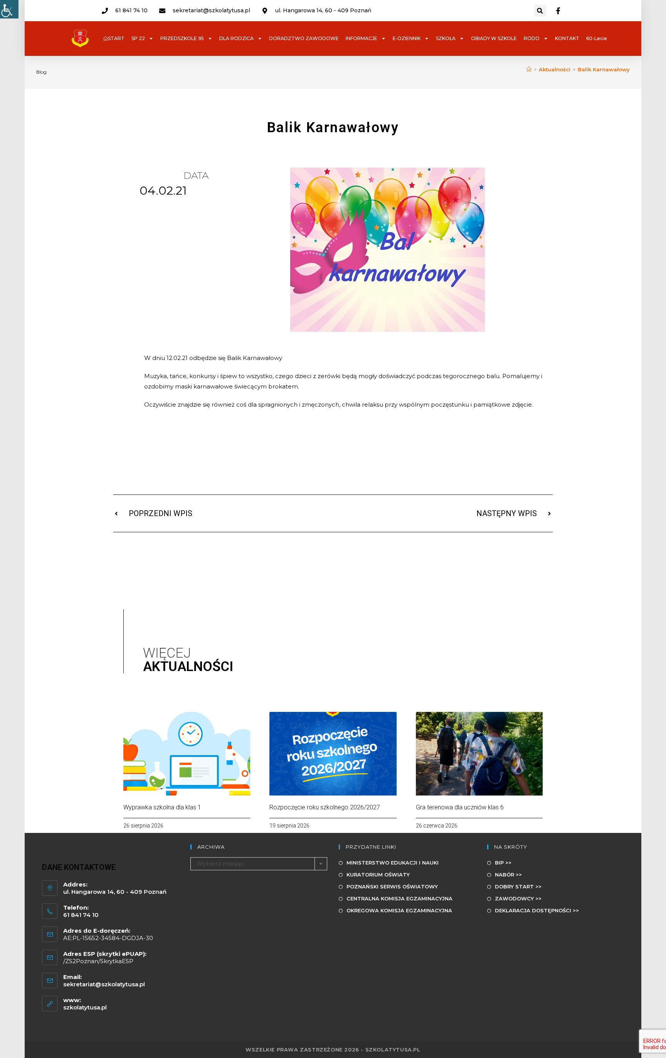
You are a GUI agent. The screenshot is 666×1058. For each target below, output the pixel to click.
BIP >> (503, 863)
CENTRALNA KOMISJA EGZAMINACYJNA (399, 898)
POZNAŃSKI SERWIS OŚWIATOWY (392, 886)
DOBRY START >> (518, 886)
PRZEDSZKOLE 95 (182, 38)
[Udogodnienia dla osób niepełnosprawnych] (9, 9)
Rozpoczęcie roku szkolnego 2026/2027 (324, 807)
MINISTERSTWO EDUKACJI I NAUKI (392, 863)
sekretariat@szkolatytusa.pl (104, 984)
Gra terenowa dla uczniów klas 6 (460, 807)
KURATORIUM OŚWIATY (378, 874)
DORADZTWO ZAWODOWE (304, 38)
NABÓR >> (508, 874)
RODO (532, 38)
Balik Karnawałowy (604, 69)
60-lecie (596, 38)
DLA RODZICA (236, 38)
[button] (540, 11)
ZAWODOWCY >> (518, 898)
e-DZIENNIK (406, 38)
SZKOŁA (446, 38)
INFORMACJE (361, 38)
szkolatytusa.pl (85, 1007)
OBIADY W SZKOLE (494, 38)
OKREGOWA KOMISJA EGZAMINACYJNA (399, 910)
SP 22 (138, 38)
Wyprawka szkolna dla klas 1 (162, 807)
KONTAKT (567, 38)
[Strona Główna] (528, 69)
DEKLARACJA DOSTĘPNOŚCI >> (537, 910)
